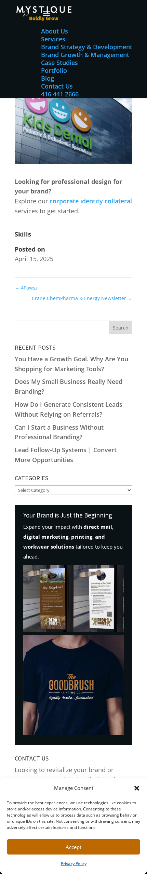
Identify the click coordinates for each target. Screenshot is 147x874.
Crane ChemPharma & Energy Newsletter (82, 298)
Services (53, 39)
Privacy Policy (73, 863)
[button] (136, 788)
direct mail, (98, 526)
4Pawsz (26, 287)
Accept (73, 847)
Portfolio (54, 70)
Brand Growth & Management (85, 55)
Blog (47, 78)
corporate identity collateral (91, 201)
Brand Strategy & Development (86, 47)
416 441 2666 (60, 94)
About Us (54, 31)
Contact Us (57, 86)
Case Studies (59, 62)
